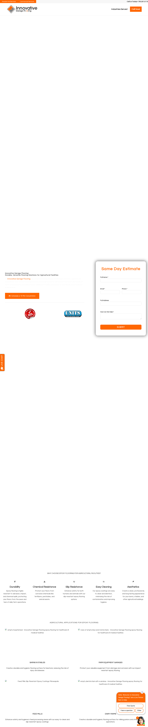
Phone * (124, 289)
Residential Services (9, 1)
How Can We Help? (107, 312)
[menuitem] (106, 1)
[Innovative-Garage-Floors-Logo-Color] (22, 9)
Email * (102, 289)
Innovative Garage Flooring (18, 279)
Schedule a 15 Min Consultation (23, 296)
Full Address (104, 300)
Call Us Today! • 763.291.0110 (137, 1)
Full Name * (104, 277)
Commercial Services (27, 1)
